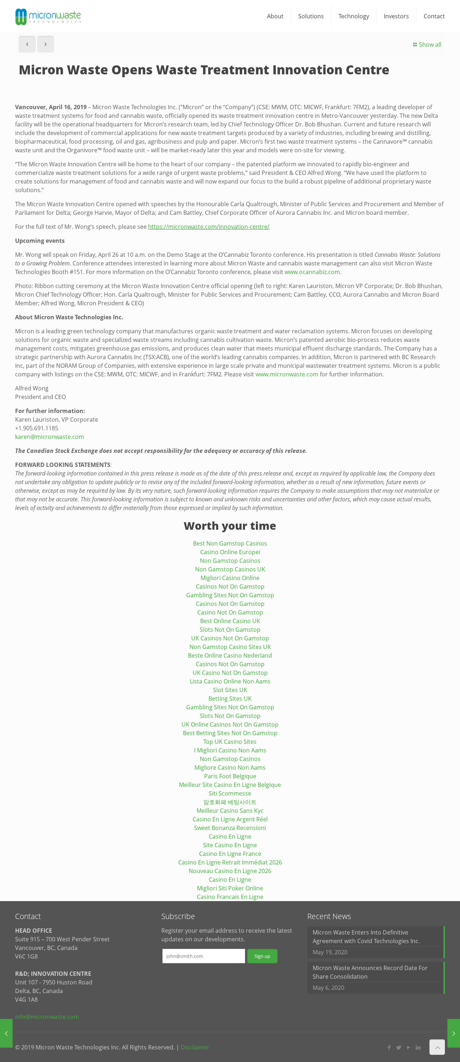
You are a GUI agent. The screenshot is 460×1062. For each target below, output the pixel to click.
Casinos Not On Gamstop (230, 586)
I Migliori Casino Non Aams (230, 750)
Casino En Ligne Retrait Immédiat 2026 (230, 862)
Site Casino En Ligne (230, 845)
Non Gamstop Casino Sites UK (230, 647)
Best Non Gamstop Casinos (230, 543)
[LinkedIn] (418, 1047)
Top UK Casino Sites (230, 742)
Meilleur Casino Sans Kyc (230, 811)
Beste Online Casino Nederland (230, 655)
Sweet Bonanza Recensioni (230, 828)
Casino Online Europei (230, 552)
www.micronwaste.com (287, 374)
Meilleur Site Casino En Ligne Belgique (230, 785)
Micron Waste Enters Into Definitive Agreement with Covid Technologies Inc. (366, 936)
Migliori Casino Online (230, 578)
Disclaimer (195, 1047)
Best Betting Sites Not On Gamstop (230, 733)
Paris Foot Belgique (230, 776)
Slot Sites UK (230, 690)
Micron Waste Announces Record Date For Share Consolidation (370, 972)
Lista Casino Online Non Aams (230, 681)
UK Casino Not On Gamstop (230, 673)
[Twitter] (399, 1047)
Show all (430, 44)
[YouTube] (409, 1047)
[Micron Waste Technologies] (48, 16)
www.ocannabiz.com (312, 272)
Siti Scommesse (230, 793)
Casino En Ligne (230, 836)
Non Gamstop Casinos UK (230, 569)
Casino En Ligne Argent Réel (230, 819)
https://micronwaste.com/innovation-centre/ (209, 227)
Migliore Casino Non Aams (230, 767)
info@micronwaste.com (47, 1017)
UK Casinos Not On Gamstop (230, 638)
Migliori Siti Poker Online (230, 888)
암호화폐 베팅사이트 (230, 802)
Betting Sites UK (230, 698)
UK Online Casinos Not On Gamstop (230, 724)
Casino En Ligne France (230, 854)
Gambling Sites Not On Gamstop (230, 595)
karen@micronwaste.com (49, 437)
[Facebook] (389, 1047)
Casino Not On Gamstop (230, 612)
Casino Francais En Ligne (230, 897)
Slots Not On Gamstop (230, 630)
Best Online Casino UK (230, 621)
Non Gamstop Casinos (230, 561)
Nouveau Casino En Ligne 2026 (230, 871)
